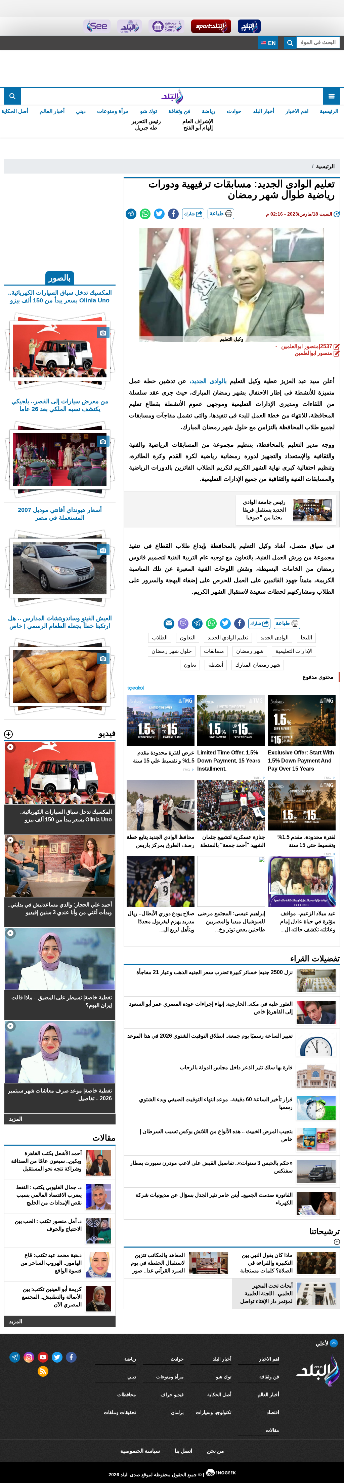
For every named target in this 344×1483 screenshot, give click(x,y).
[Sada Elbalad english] (97, 26)
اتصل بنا (183, 1451)
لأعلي (323, 1343)
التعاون (188, 637)
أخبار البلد (263, 111)
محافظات (126, 1394)
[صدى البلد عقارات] (129, 26)
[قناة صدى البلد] (249, 26)
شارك (190, 213)
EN (271, 43)
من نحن (215, 1451)
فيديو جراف (172, 1394)
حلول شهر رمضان (172, 651)
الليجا (306, 637)
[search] (12, 96)
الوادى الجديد (274, 637)
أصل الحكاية (219, 1394)
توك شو (148, 111)
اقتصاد (273, 1412)
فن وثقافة (179, 111)
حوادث (234, 111)
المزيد (15, 1119)
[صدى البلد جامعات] (166, 26)
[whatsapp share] (145, 214)
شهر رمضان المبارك (257, 665)
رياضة (208, 111)
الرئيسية (329, 111)
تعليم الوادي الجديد (228, 637)
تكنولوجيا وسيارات (213, 1412)
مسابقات (214, 651)
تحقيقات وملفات (120, 1412)
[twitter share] (159, 214)
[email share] (131, 214)
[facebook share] (173, 214)
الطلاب (160, 637)
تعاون (190, 665)
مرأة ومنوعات (113, 111)
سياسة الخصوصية (140, 1451)
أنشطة (215, 665)
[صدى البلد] (171, 96)
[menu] (331, 96)
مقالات (272, 1430)
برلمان (177, 1412)
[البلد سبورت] (211, 26)
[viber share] (183, 623)
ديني (81, 111)
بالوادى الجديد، (208, 381)
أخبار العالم (52, 111)
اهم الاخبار (297, 111)
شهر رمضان (249, 651)
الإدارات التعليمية (293, 651)
